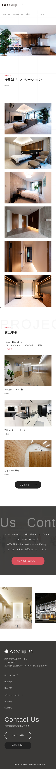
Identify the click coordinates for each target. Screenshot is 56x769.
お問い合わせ (18, 745)
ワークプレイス (13, 345)
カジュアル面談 (18, 735)
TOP (4, 14)
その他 (9, 349)
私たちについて (11, 675)
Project (15, 14)
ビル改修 (29, 345)
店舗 (40, 345)
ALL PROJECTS (14, 342)
